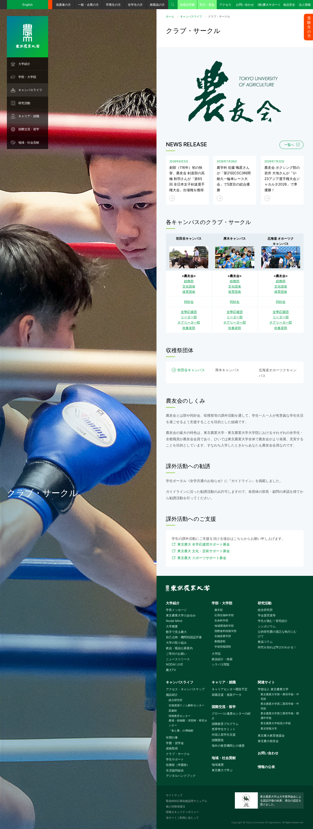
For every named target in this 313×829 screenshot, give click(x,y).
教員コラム (265, 641)
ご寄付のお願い (176, 653)
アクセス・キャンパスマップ (185, 689)
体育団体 (188, 292)
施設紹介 (172, 694)
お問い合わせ (245, 4)
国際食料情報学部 (225, 631)
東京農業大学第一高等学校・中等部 (280, 697)
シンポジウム (267, 626)
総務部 (189, 281)
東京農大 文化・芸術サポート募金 (203, 551)
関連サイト (266, 682)
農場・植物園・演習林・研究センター (188, 723)
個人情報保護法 (175, 806)
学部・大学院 (27, 77)
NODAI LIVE (174, 664)
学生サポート (175, 759)
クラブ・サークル (178, 754)
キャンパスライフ (30, 90)
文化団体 (188, 286)
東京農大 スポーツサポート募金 (201, 558)
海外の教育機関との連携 (228, 745)
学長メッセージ (176, 610)
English (27, 4)
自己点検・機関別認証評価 (184, 637)
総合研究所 (265, 610)
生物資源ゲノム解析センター (186, 705)
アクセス (225, 4)
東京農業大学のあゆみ (181, 615)
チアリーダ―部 (189, 322)
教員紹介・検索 (222, 659)
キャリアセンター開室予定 (229, 689)
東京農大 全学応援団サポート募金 (203, 544)
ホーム (170, 16)
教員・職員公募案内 (179, 648)
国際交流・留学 (28, 129)
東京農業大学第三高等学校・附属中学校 (280, 716)
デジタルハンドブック (181, 775)
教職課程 (219, 641)
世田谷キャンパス (191, 370)
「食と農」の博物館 (181, 730)
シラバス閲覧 (221, 664)
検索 (172, 4)
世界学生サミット (224, 729)
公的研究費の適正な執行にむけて (277, 634)
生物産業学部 (222, 636)
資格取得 (172, 748)
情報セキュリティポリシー (182, 812)
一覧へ (289, 145)
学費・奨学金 (175, 743)
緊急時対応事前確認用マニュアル (186, 801)
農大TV (171, 670)
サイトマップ (174, 795)
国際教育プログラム (225, 724)
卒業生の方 (113, 4)
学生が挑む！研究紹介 (273, 621)
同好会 (189, 302)
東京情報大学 (269, 728)
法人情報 (305, 4)
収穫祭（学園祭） (178, 765)
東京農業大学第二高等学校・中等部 (280, 706)
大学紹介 (24, 64)
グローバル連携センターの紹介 (231, 716)
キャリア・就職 (28, 116)
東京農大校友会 (268, 741)
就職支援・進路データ (227, 694)
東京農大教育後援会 (271, 735)
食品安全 (289, 4)
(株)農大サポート (269, 4)
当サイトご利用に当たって (182, 817)
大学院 (216, 653)
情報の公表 (266, 767)
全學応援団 (189, 312)
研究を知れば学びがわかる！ (277, 647)
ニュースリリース (178, 659)
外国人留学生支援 (224, 734)
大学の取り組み (176, 642)
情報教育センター (180, 716)
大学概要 (172, 626)
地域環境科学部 (224, 625)
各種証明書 (187, 4)
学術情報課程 (222, 646)
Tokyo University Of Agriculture (263, 822)
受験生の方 (309, 27)
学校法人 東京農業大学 (273, 689)
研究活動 (24, 103)
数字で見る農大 (176, 632)
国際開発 (218, 740)
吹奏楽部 (188, 328)
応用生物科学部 (224, 615)
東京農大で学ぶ (222, 770)
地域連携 (218, 764)
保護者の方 (63, 4)
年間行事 (172, 737)
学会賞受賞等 (267, 615)
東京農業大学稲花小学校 (276, 723)
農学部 (218, 610)
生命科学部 (221, 620)
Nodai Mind (174, 621)
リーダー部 (189, 317)
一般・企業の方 (88, 4)
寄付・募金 (207, 4)
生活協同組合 (175, 770)
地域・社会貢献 (28, 142)
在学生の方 (135, 4)
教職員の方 (157, 4)
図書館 (173, 710)
